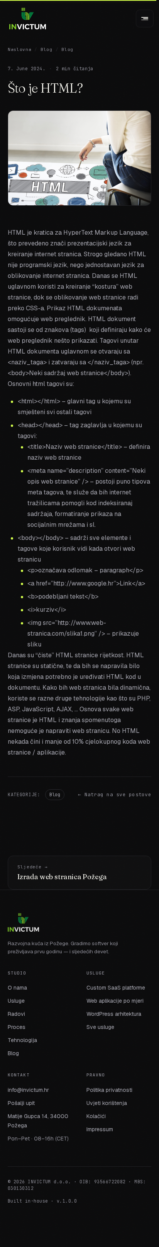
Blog (46, 49)
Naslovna (19, 49)
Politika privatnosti (109, 1089)
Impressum (99, 1129)
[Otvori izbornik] (145, 18)
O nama (17, 987)
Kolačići (96, 1116)
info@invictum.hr (28, 1089)
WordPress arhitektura (113, 1013)
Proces (16, 1027)
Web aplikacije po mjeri (115, 1000)
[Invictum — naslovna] (27, 18)
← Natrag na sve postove (114, 794)
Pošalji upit (21, 1103)
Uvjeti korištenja (106, 1103)
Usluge (16, 1000)
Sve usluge (100, 1027)
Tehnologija (22, 1040)
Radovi (16, 1013)
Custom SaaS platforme (115, 987)
